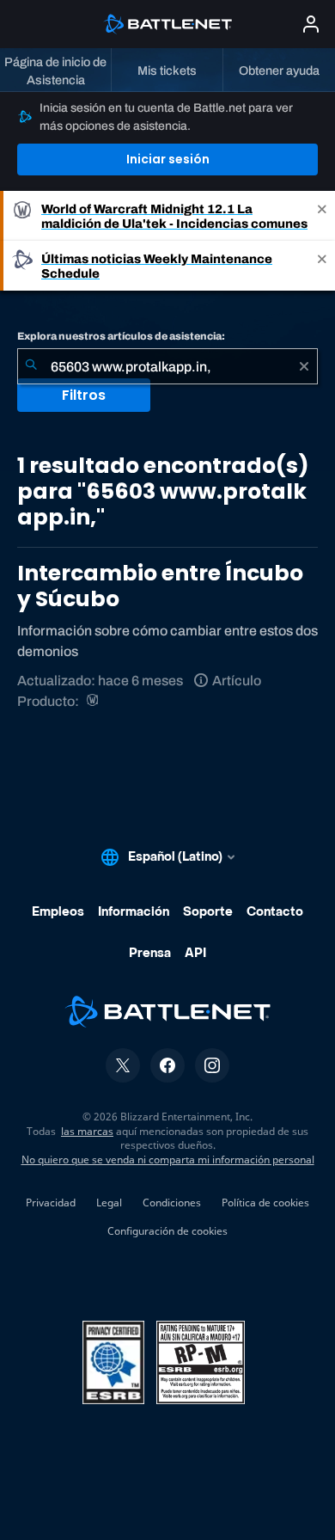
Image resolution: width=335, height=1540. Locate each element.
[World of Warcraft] (94, 701)
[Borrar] (304, 366)
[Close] (322, 216)
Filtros (84, 395)
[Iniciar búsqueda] (31, 366)
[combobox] (167, 366)
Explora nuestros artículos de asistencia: (121, 336)
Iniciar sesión (168, 159)
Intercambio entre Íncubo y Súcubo (160, 586)
